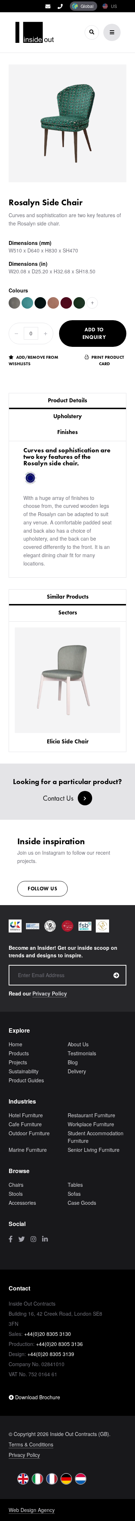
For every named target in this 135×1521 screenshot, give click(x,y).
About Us (78, 1044)
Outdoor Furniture (29, 1133)
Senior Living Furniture (94, 1149)
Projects (18, 1062)
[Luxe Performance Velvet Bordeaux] (66, 303)
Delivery (77, 1071)
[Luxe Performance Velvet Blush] (53, 303)
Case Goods (82, 1202)
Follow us (42, 888)
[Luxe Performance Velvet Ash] (14, 303)
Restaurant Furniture (91, 1115)
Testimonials (82, 1053)
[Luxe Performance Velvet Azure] (27, 303)
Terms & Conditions (31, 1444)
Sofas (74, 1193)
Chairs (16, 1184)
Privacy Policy (49, 993)
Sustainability (24, 1071)
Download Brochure (37, 1397)
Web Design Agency (32, 1509)
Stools (16, 1193)
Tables (75, 1184)
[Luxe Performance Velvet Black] (40, 303)
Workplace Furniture (91, 1124)
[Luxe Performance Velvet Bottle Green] (79, 303)
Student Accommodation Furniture (95, 1136)
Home (15, 1044)
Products (19, 1053)
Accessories (22, 1202)
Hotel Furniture (26, 1115)
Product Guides (26, 1080)
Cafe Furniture (25, 1124)
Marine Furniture (28, 1149)
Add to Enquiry (94, 333)
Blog (73, 1062)
